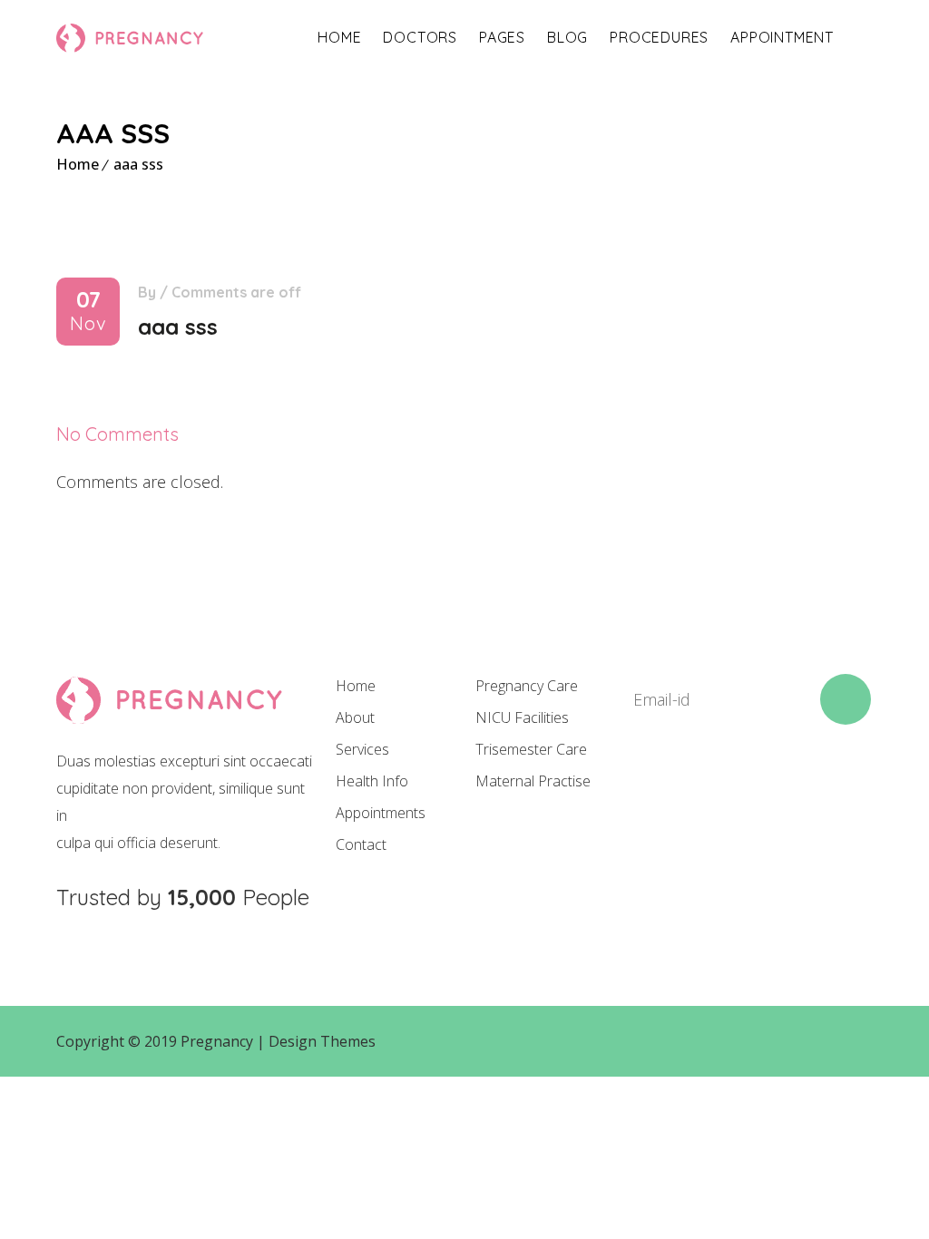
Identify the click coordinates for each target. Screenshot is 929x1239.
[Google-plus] (761, 790)
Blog (567, 37)
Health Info (372, 781)
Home (339, 37)
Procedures (659, 37)
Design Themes (322, 1041)
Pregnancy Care (526, 686)
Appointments (380, 813)
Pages (502, 37)
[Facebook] (637, 790)
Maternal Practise (533, 781)
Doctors (420, 37)
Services (362, 749)
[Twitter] (699, 790)
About (355, 717)
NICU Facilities (522, 717)
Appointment (782, 37)
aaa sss (138, 164)
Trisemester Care (531, 749)
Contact (361, 844)
